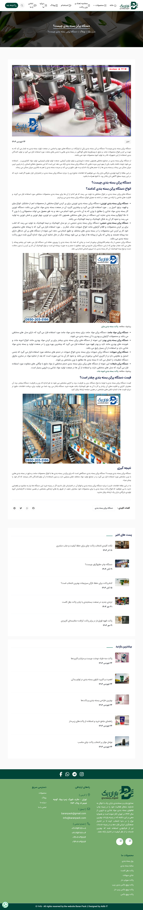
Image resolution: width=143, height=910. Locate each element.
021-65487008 (79, 828)
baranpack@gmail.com (73, 813)
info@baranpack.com (74, 818)
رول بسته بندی (128, 861)
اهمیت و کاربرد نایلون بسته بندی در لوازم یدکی (91, 679)
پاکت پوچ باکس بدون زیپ (123, 885)
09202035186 (79, 837)
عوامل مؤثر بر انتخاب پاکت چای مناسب (95, 742)
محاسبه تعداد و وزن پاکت (81, 5)
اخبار (127, 141)
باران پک (91, 32)
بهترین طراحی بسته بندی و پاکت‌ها (96, 700)
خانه (111, 5)
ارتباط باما (10, 5)
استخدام (64, 5)
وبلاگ (52, 5)
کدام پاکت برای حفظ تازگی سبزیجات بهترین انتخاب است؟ (86, 583)
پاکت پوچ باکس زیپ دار (124, 889)
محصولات (42, 793)
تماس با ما (30, 5)
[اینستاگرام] (81, 774)
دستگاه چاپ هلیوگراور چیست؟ (98, 564)
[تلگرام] (74, 774)
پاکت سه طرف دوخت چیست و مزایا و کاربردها (91, 658)
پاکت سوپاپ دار (127, 880)
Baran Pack (81, 906)
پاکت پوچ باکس (127, 894)
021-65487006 (79, 833)
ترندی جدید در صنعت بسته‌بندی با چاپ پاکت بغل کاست (87, 602)
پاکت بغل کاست (127, 870)
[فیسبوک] (61, 774)
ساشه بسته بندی (127, 866)
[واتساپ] (67, 774)
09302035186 (79, 842)
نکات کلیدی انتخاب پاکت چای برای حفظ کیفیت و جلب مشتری (84, 546)
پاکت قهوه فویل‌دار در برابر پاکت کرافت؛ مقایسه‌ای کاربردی (86, 621)
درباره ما (42, 5)
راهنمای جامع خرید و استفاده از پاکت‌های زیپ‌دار (90, 721)
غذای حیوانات (128, 875)
